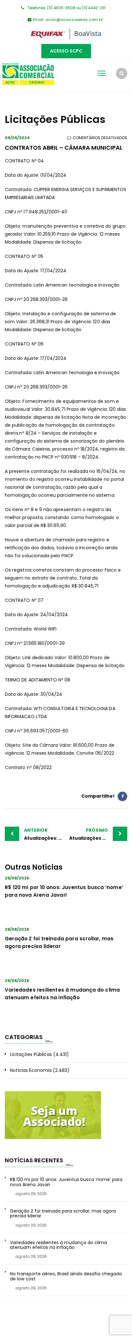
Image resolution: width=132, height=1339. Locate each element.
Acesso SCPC (66, 51)
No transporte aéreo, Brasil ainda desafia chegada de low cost (66, 1276)
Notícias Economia (31, 1070)
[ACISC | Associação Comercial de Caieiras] (28, 75)
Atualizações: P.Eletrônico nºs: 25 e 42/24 (45, 834)
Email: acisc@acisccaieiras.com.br (68, 19)
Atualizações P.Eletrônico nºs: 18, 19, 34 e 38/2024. (98, 834)
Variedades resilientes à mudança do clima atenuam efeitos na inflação (58, 1245)
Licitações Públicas (31, 1054)
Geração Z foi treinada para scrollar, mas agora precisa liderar (63, 1214)
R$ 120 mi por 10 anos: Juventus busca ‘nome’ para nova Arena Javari (66, 1182)
